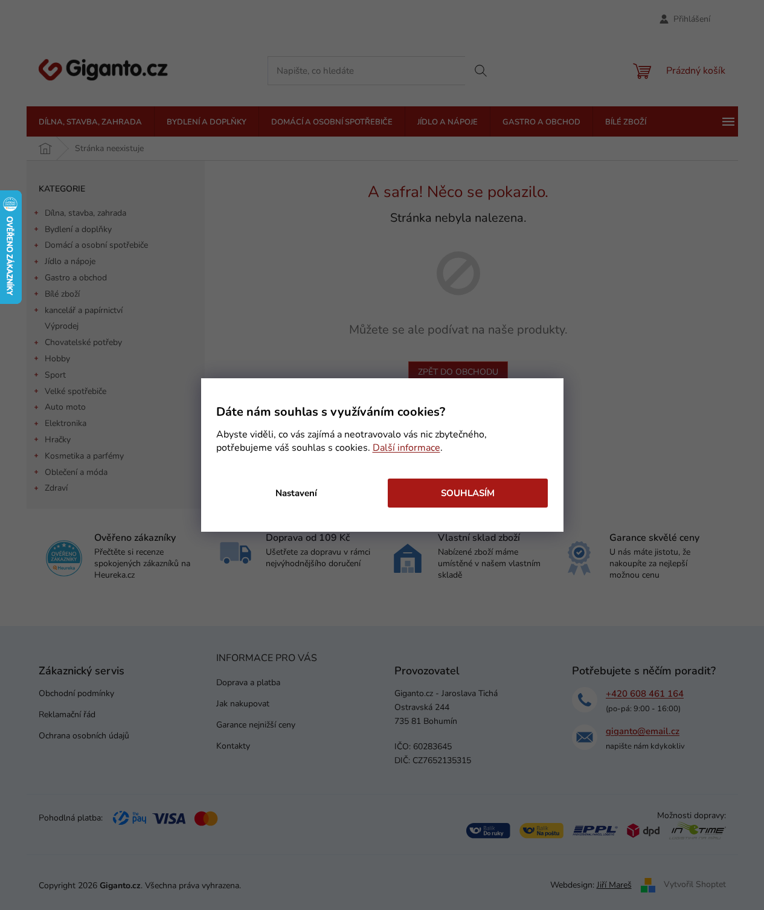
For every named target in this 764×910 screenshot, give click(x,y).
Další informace (406, 447)
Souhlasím (468, 493)
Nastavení (296, 493)
